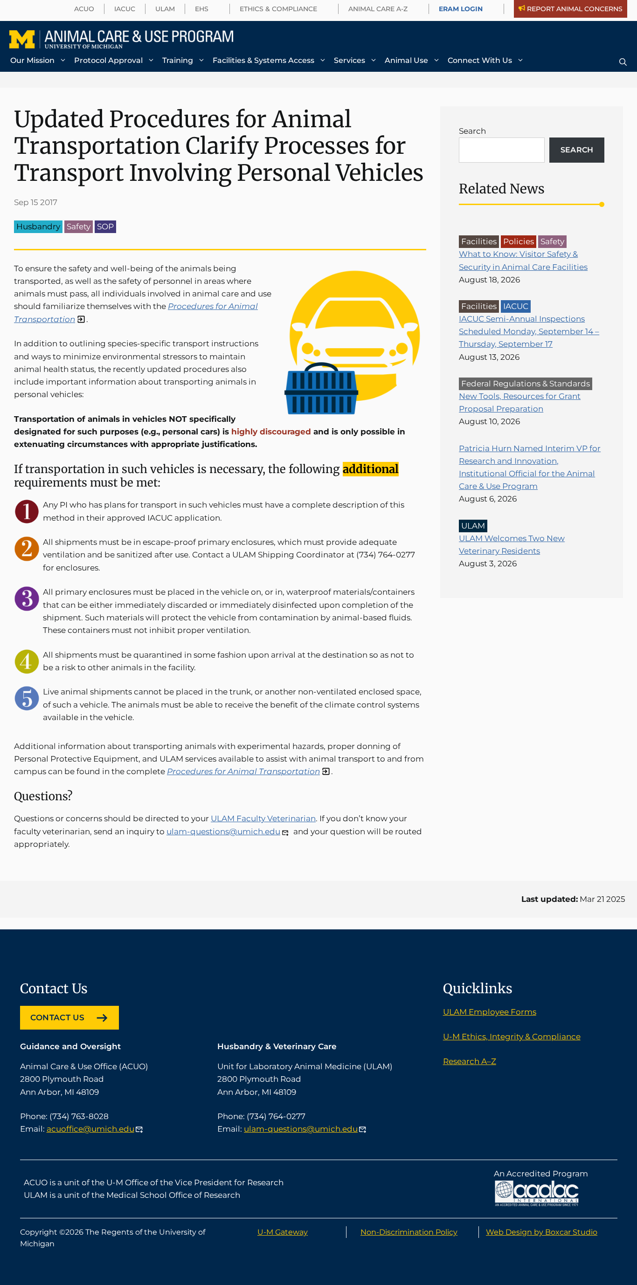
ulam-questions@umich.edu (223, 831)
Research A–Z (469, 1061)
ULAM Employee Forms (489, 1012)
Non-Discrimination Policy (408, 1232)
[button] (623, 62)
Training (177, 60)
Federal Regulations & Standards (525, 383)
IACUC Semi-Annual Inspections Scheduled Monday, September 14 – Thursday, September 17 (529, 331)
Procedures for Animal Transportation (243, 771)
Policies (518, 241)
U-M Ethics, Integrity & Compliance (512, 1036)
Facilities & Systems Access (263, 60)
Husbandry (38, 226)
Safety (78, 226)
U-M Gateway (282, 1232)
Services (349, 60)
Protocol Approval (108, 60)
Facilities (479, 241)
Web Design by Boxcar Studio (541, 1232)
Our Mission (32, 60)
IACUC (515, 306)
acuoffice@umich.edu (90, 1129)
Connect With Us (480, 60)
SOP (105, 226)
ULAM (473, 525)
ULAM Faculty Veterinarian (263, 818)
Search (472, 131)
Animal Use (406, 60)
